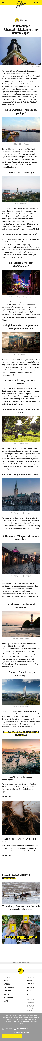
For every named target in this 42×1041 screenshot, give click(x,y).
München (30, 987)
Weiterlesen (6, 796)
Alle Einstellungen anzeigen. (21, 1032)
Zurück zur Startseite (21, 963)
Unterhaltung (9, 987)
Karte (6, 1001)
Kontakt (29, 1010)
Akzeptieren (30, 1036)
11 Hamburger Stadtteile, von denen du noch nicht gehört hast (21, 907)
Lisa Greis (23, 20)
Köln (29, 991)
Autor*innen (31, 999)
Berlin (29, 980)
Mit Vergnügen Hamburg (21, 4)
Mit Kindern (8, 998)
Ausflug (7, 984)
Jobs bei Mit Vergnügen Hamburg (31, 1006)
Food (6, 980)
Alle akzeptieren (12, 1036)
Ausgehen (7, 991)
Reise (29, 994)
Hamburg (30, 984)
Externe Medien (22, 1029)
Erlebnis (7, 994)
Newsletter (30, 1002)
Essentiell (8, 1029)
